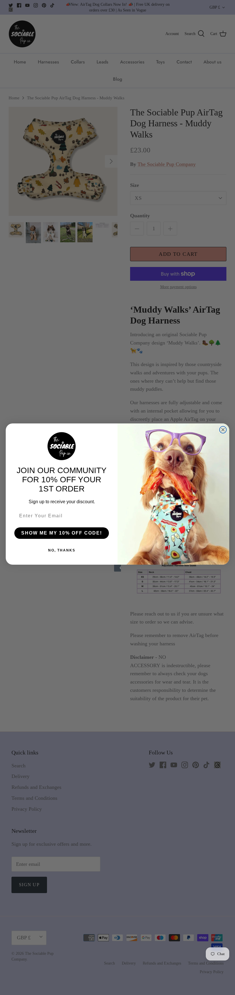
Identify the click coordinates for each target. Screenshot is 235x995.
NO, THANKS (61, 550)
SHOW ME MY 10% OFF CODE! (61, 533)
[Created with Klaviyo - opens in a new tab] (117, 568)
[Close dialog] (223, 429)
